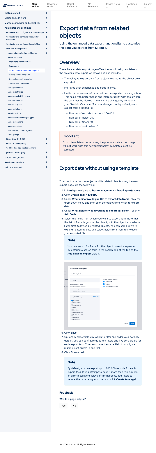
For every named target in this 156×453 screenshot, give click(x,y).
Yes (63, 405)
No (74, 405)
